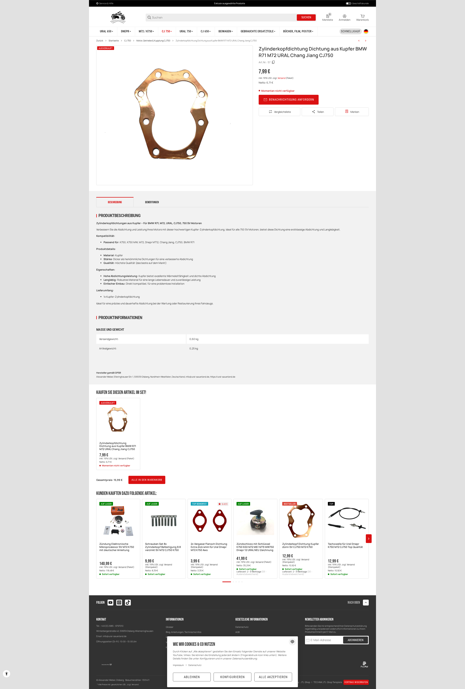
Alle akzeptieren (273, 677)
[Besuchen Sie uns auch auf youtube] (110, 602)
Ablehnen (192, 677)
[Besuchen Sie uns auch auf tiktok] (128, 602)
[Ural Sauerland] (118, 17)
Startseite (114, 41)
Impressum (178, 665)
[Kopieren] (273, 62)
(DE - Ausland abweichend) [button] (251, 573)
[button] (118, 420)
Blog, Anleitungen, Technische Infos (183, 632)
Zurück (99, 41)
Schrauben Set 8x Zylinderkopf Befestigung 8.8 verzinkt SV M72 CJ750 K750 (163, 547)
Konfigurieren (232, 677)
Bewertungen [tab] (152, 202)
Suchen (306, 17)
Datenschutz (241, 627)
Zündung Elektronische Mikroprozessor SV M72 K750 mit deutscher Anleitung (116, 547)
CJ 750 (127, 41)
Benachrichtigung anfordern (291, 99)
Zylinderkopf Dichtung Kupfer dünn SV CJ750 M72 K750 (300, 545)
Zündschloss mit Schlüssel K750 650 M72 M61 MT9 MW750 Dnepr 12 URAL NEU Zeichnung (255, 547)
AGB (237, 632)
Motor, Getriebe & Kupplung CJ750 (153, 41)
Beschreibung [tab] (115, 202)
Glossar (169, 627)
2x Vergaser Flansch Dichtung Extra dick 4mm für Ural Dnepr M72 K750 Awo (209, 547)
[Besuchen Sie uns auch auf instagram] (119, 602)
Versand (282, 78)
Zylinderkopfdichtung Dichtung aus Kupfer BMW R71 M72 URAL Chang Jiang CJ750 (216, 41)
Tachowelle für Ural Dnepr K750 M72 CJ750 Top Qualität (345, 545)
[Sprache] (366, 31)
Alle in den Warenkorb (147, 479)
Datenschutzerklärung (355, 625)
